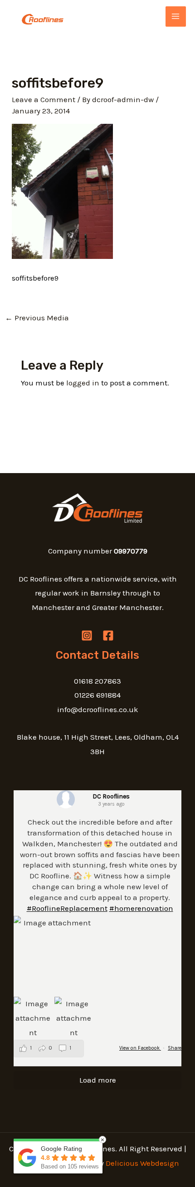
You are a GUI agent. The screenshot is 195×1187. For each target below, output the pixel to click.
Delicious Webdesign (142, 1163)
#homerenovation (141, 908)
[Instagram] (87, 635)
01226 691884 (97, 694)
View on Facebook (140, 1048)
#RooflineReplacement (67, 908)
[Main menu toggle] (176, 16)
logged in (82, 382)
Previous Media (37, 317)
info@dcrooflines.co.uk (97, 709)
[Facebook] (108, 635)
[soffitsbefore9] (62, 190)
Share (174, 1048)
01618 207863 (97, 680)
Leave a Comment (43, 99)
